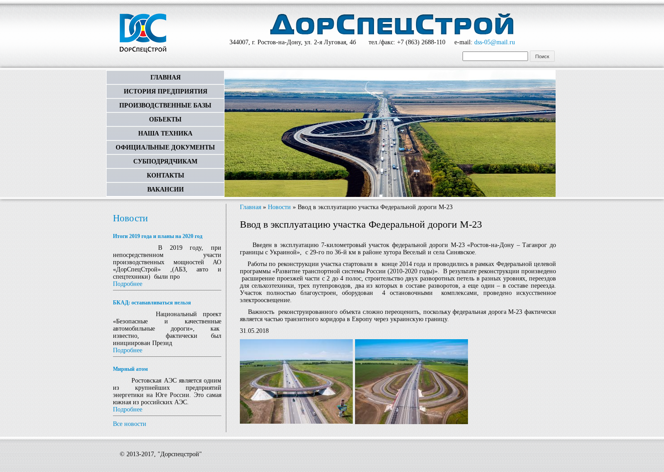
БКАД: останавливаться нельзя (152, 302)
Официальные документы (165, 147)
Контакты (165, 175)
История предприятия (165, 91)
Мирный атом (130, 369)
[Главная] (143, 34)
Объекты (165, 119)
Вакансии (165, 189)
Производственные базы (165, 105)
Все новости (129, 424)
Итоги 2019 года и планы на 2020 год (157, 236)
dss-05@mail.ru (494, 42)
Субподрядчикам (165, 161)
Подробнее (127, 283)
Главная (165, 77)
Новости (130, 218)
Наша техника (165, 133)
